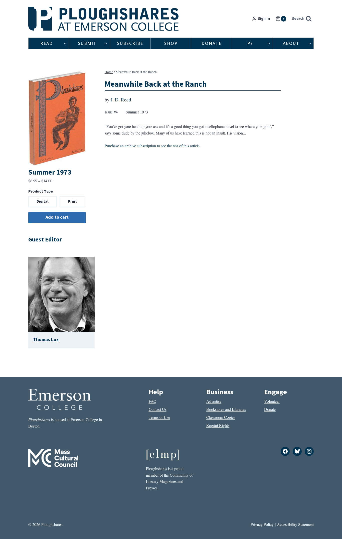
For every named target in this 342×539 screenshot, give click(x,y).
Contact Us (157, 409)
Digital (43, 201)
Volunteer (272, 401)
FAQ (152, 401)
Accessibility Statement (295, 524)
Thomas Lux (46, 339)
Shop (171, 43)
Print (72, 201)
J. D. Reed (121, 99)
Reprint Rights (217, 425)
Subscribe (130, 43)
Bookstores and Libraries (226, 409)
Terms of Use (159, 417)
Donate (212, 43)
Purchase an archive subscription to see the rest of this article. (153, 145)
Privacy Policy (262, 524)
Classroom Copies (220, 417)
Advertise (213, 401)
